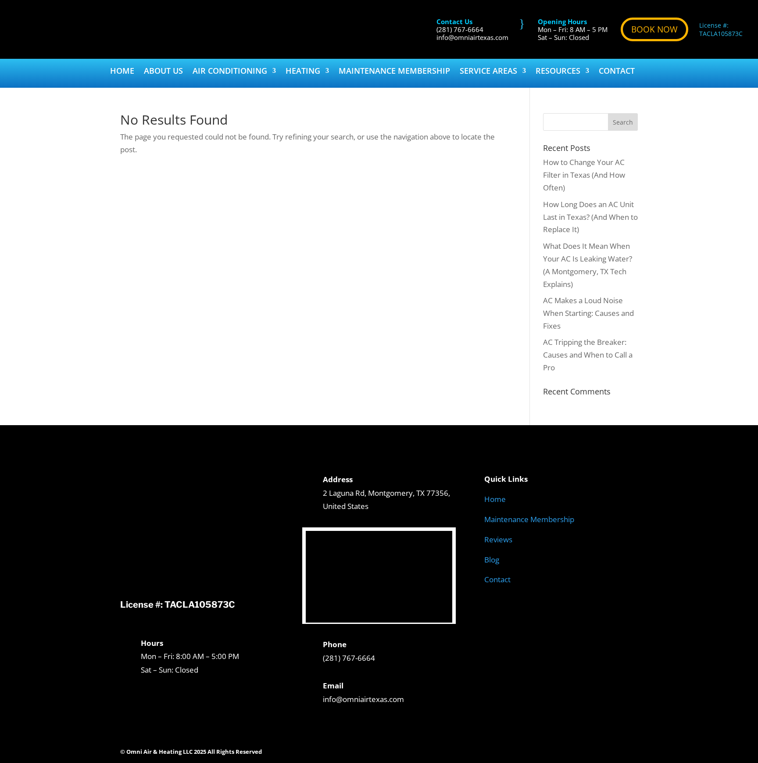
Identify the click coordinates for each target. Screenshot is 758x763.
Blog (491, 560)
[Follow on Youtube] (596, 750)
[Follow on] (631, 750)
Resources (558, 72)
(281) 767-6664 (459, 29)
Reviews (498, 539)
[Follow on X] (561, 750)
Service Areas (488, 72)
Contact (617, 72)
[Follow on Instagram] (543, 750)
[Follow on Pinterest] (578, 750)
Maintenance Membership (394, 72)
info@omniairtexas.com (472, 37)
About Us (163, 72)
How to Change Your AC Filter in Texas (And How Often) (584, 175)
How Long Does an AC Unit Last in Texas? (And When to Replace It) (590, 217)
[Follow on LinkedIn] (613, 750)
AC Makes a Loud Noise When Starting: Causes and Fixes (588, 313)
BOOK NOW (654, 29)
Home (122, 72)
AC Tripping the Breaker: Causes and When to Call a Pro (588, 355)
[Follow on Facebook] (525, 750)
